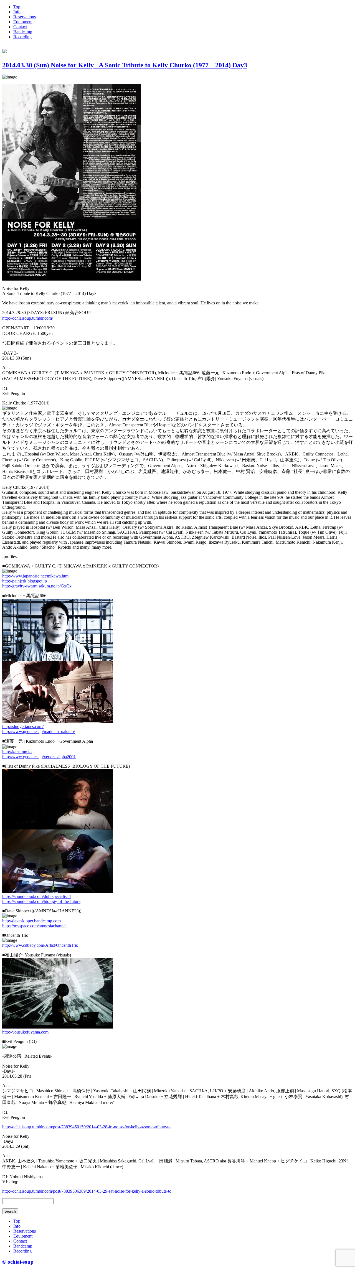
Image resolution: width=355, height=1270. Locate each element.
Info (17, 11)
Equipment (22, 21)
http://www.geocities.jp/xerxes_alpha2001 (39, 756)
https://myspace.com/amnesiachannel (34, 925)
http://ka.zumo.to (17, 751)
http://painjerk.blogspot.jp (24, 581)
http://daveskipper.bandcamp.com (31, 920)
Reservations (24, 16)
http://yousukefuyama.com (25, 1032)
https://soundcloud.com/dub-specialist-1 (36, 896)
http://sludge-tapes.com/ (23, 726)
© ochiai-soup (18, 1262)
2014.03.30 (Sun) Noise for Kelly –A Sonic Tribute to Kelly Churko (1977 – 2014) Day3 (124, 65)
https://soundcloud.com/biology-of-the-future (41, 901)
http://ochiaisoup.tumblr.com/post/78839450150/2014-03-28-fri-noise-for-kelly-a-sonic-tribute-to (86, 1126)
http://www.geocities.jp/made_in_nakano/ (38, 731)
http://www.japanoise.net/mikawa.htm (35, 576)
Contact (20, 26)
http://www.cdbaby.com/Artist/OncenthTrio (40, 945)
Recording (22, 36)
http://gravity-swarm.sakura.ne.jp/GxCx (37, 586)
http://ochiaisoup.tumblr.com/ (27, 318)
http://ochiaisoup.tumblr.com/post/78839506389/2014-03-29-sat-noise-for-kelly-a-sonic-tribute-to (86, 1191)
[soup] (4, 50)
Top (16, 6)
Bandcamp (22, 31)
